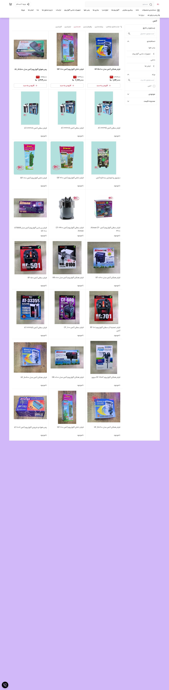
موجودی (152, 94)
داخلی (153, 60)
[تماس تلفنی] (5, 685)
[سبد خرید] (10, 4)
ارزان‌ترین (67, 27)
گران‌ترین (59, 27)
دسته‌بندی (151, 41)
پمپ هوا (152, 48)
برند (153, 74)
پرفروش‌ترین (87, 27)
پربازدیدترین (99, 27)
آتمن (149, 86)
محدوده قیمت (149, 101)
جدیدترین (77, 27)
